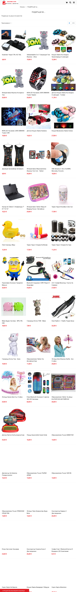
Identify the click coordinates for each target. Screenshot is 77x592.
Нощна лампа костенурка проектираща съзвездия (60, 56)
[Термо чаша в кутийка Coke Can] (63, 192)
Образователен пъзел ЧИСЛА (61, 473)
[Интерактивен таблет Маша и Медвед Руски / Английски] (38, 192)
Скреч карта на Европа (9, 587)
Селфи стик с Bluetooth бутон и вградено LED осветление (62, 550)
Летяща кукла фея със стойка (12, 397)
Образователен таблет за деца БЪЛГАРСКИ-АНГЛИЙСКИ (62, 398)
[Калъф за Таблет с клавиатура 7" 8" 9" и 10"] (13, 192)
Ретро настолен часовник (10, 549)
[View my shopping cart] (66, 2)
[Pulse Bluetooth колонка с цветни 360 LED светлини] (38, 383)
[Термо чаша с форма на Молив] (38, 230)
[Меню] (74, 2)
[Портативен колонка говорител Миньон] (13, 268)
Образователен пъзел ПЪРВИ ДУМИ (36, 474)
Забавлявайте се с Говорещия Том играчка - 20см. (38, 56)
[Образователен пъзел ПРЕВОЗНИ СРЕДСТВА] (13, 497)
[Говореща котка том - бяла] (13, 344)
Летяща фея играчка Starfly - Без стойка (63, 360)
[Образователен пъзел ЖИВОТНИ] (63, 421)
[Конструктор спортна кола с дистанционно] (38, 535)
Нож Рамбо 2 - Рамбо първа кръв (63, 321)
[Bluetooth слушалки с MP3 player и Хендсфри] (38, 268)
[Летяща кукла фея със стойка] (13, 383)
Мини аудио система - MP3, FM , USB (12, 322)
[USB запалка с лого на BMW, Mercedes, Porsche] (63, 154)
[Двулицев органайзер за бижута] (13, 154)
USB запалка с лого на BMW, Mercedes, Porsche (61, 170)
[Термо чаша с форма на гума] (63, 230)
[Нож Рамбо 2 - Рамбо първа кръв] (63, 306)
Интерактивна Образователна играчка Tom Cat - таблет (36, 170)
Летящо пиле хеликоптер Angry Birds (37, 512)
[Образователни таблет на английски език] (38, 344)
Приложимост (6, 23)
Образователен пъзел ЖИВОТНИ (62, 435)
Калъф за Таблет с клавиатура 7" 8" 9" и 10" (13, 208)
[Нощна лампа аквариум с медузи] (38, 573)
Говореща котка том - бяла (11, 359)
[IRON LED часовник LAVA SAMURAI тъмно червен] (38, 78)
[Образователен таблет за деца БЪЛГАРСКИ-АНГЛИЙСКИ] (63, 383)
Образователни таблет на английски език (35, 360)
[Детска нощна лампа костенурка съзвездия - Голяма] (63, 78)
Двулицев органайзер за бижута (12, 169)
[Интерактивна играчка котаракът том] (13, 78)
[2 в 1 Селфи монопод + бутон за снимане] (63, 268)
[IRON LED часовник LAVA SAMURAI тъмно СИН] (13, 116)
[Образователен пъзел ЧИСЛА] (63, 459)
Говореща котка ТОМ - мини (36, 321)
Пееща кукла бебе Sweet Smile (37, 435)
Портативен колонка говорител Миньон (12, 284)
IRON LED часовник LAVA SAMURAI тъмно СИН (13, 132)
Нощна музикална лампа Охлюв (62, 131)
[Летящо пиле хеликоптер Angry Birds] (38, 497)
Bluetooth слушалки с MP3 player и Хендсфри (38, 284)
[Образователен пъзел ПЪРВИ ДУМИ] (38, 459)
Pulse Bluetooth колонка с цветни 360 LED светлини (38, 398)
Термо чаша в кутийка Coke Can (62, 207)
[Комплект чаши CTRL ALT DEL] (13, 40)
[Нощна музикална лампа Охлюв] (63, 116)
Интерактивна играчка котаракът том (13, 94)
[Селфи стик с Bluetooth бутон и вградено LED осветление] (63, 535)
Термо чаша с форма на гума (61, 245)
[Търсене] (70, 2)
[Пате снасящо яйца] (13, 230)
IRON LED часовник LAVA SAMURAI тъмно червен (38, 94)
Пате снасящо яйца (8, 245)
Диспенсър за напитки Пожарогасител (9, 474)
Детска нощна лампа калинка (37, 131)
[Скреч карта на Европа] (13, 573)
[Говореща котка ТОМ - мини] (38, 306)
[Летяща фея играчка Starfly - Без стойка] (63, 344)
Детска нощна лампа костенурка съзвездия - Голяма (63, 94)
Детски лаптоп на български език (13, 435)
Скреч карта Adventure (59, 587)
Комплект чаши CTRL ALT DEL (11, 55)
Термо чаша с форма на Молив (37, 245)
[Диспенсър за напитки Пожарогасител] (13, 459)
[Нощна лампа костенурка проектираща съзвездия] (63, 40)
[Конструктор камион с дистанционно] (63, 497)
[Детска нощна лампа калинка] (38, 116)
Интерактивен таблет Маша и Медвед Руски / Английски (36, 208)
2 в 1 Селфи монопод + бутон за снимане (62, 284)
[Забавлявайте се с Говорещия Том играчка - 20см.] (38, 40)
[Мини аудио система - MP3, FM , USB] (13, 306)
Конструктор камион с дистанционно (59, 512)
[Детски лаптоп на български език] (13, 421)
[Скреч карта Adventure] (63, 573)
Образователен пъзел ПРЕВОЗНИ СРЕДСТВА (13, 512)
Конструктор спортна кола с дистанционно (36, 550)
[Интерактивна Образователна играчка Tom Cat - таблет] (38, 154)
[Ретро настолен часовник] (13, 535)
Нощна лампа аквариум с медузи (38, 587)
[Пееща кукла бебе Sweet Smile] (38, 421)
